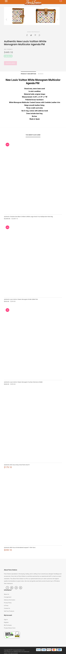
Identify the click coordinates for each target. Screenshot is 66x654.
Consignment (7, 597)
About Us (6, 594)
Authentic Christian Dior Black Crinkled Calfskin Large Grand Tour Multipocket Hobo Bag (28, 216)
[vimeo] (35, 35)
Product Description (28, 74)
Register (6, 622)
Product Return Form (9, 628)
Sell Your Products (9, 611)
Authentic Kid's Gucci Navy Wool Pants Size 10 (16, 465)
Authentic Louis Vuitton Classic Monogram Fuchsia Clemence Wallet (23, 382)
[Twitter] (31, 35)
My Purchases (8, 625)
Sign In (6, 619)
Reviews (40, 74)
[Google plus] (39, 35)
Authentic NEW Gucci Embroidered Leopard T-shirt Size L (20, 547)
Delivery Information (9, 600)
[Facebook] (27, 35)
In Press (6, 605)
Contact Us (7, 608)
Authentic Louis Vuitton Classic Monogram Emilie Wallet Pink (21, 299)
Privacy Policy (8, 602)
